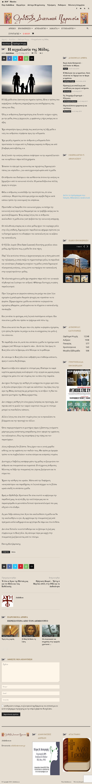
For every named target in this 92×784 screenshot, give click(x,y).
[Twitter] (88, 8)
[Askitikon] (46, 18)
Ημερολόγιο (20, 5)
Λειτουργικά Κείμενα (70, 101)
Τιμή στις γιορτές (8, 639)
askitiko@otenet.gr (18, 745)
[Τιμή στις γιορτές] (10, 631)
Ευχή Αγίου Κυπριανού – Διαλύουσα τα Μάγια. (72, 64)
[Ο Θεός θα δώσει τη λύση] (30, 631)
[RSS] (84, 8)
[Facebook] (76, 8)
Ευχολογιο (67, 28)
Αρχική (12, 28)
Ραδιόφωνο (62, 5)
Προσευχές (67, 91)
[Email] (31, 58)
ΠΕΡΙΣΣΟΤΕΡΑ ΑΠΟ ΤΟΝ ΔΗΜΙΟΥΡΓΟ (27, 620)
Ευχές (65, 68)
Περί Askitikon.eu (66, 782)
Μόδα (13, 552)
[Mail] (80, 8)
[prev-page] (3, 649)
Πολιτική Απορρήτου (76, 5)
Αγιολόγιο (12, 39)
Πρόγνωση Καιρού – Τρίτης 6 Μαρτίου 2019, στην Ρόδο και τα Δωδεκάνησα (46, 584)
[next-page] (7, 649)
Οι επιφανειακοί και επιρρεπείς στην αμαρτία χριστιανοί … (51, 641)
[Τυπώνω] (4, 58)
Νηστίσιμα (67, 111)
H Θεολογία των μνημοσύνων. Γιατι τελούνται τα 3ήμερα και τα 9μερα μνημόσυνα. (76, 75)
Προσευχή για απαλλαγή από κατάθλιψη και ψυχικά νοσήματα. (76, 86)
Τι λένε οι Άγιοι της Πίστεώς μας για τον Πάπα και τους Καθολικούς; (15, 584)
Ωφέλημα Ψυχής (23, 39)
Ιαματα (54, 28)
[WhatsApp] (26, 58)
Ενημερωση (24, 28)
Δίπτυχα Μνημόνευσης (36, 5)
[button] (87, 28)
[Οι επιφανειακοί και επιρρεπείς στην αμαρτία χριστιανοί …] (51, 631)
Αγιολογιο (40, 28)
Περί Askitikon (8, 5)
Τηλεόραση (51, 5)
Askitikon (10, 53)
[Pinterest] (20, 58)
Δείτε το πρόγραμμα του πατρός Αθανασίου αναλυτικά (76, 196)
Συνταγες (14, 33)
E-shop (26, 33)
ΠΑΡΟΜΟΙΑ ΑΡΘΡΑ (17, 617)
